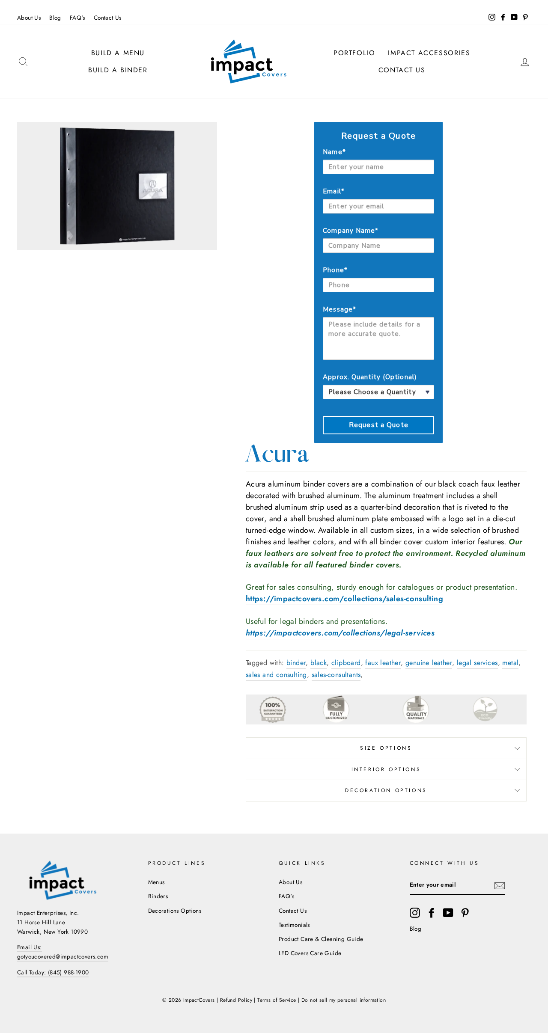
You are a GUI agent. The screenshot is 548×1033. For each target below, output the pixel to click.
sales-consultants (336, 675)
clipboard (346, 663)
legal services (477, 663)
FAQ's (77, 17)
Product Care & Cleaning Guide (321, 939)
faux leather (383, 663)
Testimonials (294, 924)
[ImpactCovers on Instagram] (415, 913)
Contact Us (108, 17)
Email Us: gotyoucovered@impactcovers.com (62, 952)
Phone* (335, 270)
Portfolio (354, 53)
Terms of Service (276, 1000)
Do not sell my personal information (343, 1000)
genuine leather (428, 663)
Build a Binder (117, 70)
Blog (55, 17)
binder (296, 663)
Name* (334, 152)
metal (510, 663)
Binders (158, 896)
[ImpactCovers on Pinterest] (465, 913)
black (318, 663)
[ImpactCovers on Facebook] (431, 913)
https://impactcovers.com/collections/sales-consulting (344, 598)
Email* (333, 191)
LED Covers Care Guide (310, 953)
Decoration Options (386, 790)
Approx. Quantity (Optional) (370, 377)
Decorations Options (175, 910)
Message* (339, 309)
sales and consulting (276, 675)
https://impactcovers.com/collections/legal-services (340, 632)
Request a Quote (378, 425)
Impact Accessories (429, 53)
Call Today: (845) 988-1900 (53, 972)
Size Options (386, 748)
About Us (29, 17)
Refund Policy (236, 1000)
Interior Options (386, 769)
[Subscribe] (499, 885)
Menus (156, 882)
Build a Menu (118, 53)
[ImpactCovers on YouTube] (448, 913)
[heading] (378, 136)
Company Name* (350, 230)
